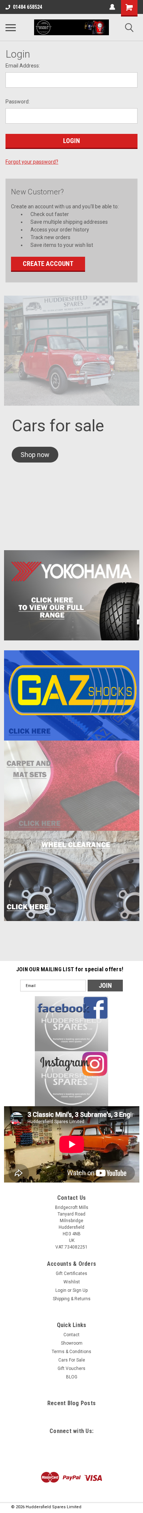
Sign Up (80, 1290)
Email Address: (23, 66)
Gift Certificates (71, 1273)
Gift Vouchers (71, 1368)
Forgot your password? (32, 162)
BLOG (71, 1376)
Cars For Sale (71, 1360)
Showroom (71, 1343)
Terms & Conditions (71, 1351)
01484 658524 (27, 7)
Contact (71, 1334)
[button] (35, 455)
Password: (18, 102)
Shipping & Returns (72, 1298)
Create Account (48, 263)
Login (60, 1290)
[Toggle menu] (11, 27)
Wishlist (71, 1281)
